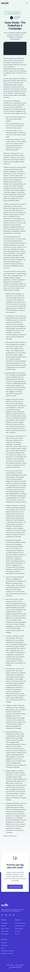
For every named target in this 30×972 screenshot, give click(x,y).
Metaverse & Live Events (7, 953)
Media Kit (3, 925)
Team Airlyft (17, 17)
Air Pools (17, 933)
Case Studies (4, 923)
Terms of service (19, 965)
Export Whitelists (19, 928)
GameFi (3, 948)
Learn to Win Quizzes (20, 923)
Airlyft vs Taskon (5, 928)
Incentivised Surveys (20, 925)
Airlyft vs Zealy (4, 931)
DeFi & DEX (4, 942)
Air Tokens (17, 931)
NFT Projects (4, 945)
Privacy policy (10, 965)
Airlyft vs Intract (4, 933)
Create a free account (15, 887)
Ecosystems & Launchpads (7, 950)
